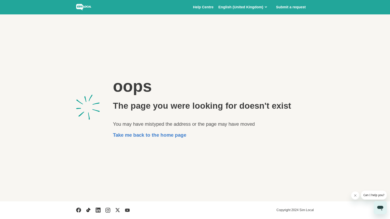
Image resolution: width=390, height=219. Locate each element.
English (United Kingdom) (240, 7)
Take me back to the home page (149, 135)
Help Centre (203, 7)
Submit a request (291, 7)
